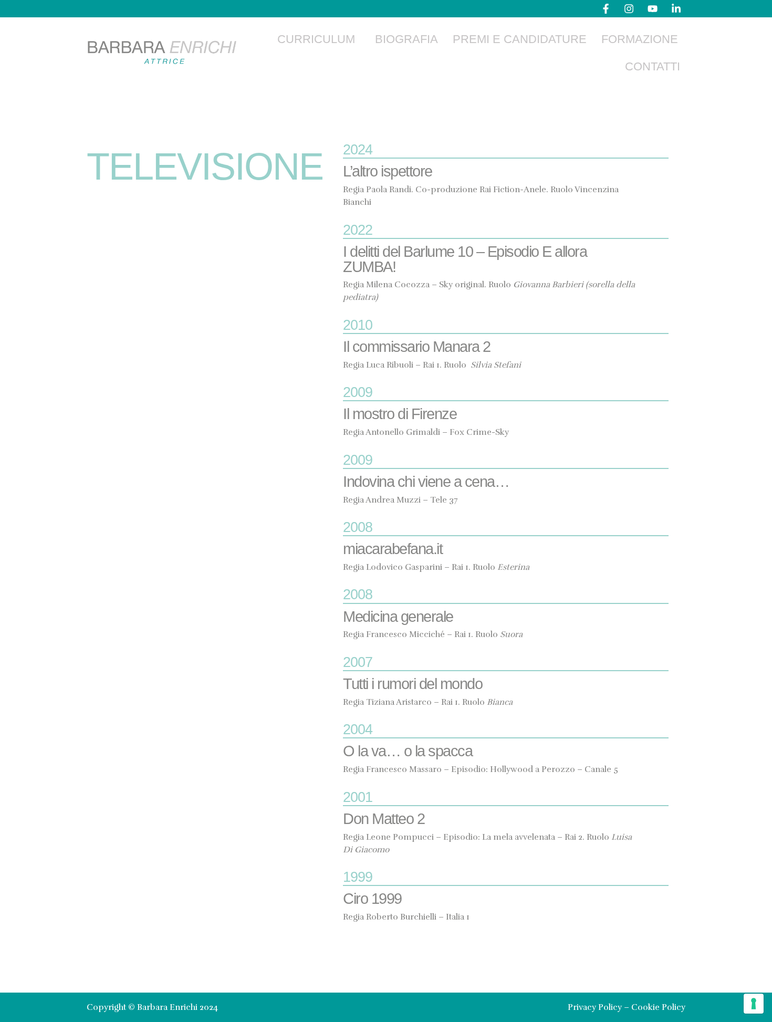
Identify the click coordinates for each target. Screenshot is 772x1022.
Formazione (639, 39)
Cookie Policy (658, 1007)
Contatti (652, 66)
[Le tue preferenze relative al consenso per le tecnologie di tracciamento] (754, 1004)
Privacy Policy (595, 1007)
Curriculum (316, 39)
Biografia (406, 39)
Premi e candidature (520, 39)
